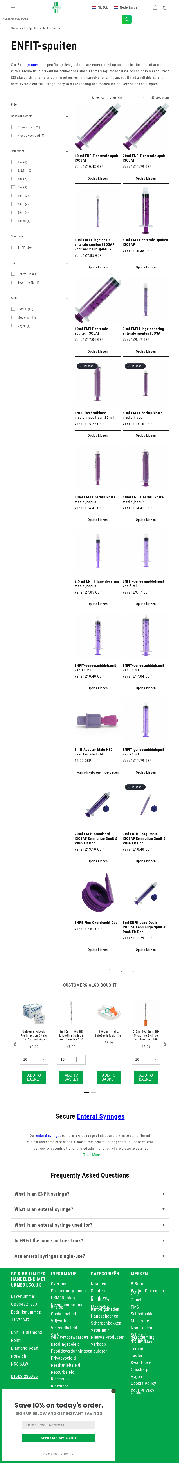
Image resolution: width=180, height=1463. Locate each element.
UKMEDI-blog (62, 1297)
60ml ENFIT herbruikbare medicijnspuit (141, 506)
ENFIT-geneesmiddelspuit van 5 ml (142, 589)
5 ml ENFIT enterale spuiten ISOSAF (137, 254)
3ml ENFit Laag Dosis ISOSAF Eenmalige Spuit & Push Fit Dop (142, 840)
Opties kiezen (97, 192)
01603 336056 (24, 1376)
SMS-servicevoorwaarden (68, 1336)
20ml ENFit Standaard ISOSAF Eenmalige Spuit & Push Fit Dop (96, 840)
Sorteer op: (95, 113)
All (24, 37)
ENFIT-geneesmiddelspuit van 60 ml (142, 671)
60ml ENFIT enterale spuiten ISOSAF (91, 341)
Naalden (97, 1284)
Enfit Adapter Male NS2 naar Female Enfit (94, 754)
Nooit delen (139, 1328)
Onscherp (137, 1369)
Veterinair (98, 1330)
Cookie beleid (62, 1313)
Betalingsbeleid (64, 1344)
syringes (32, 74)
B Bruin (135, 1284)
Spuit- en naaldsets (98, 1299)
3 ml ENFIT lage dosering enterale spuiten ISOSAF (142, 341)
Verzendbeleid (63, 1328)
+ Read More (88, 1155)
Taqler (134, 1355)
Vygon (134, 1376)
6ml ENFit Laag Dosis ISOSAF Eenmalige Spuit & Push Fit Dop (142, 927)
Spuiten (34, 37)
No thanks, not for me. (58, 1454)
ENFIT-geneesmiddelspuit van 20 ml (142, 754)
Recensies (59, 1379)
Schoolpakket (140, 1313)
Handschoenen (103, 1316)
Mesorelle (137, 1320)
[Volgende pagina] (132, 971)
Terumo (135, 1348)
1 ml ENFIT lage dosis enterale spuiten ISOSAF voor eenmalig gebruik (94, 256)
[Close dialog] (113, 1391)
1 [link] (108, 971)
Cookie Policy (141, 1383)
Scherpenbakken (104, 1323)
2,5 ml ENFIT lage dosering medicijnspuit (97, 589)
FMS (132, 1307)
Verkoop (96, 1344)
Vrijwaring (59, 1320)
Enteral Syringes (99, 1116)
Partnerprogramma (67, 1290)
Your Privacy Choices (140, 1391)
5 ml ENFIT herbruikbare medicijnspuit (141, 423)
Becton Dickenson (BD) (145, 1292)
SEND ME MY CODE (59, 1438)
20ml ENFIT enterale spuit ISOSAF (142, 171)
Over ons (58, 1284)
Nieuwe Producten (106, 1337)
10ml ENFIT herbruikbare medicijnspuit (95, 506)
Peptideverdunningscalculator (78, 1351)
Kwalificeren (139, 1362)
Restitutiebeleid (64, 1365)
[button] (13, 7)
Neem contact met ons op (67, 1306)
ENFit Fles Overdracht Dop (96, 922)
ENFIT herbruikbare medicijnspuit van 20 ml (94, 423)
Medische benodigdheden (103, 1308)
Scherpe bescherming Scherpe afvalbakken (140, 1338)
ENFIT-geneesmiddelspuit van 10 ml (95, 671)
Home (15, 37)
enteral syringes (46, 1136)
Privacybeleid (62, 1358)
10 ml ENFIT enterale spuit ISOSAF (96, 171)
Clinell (134, 1300)
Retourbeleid (62, 1372)
